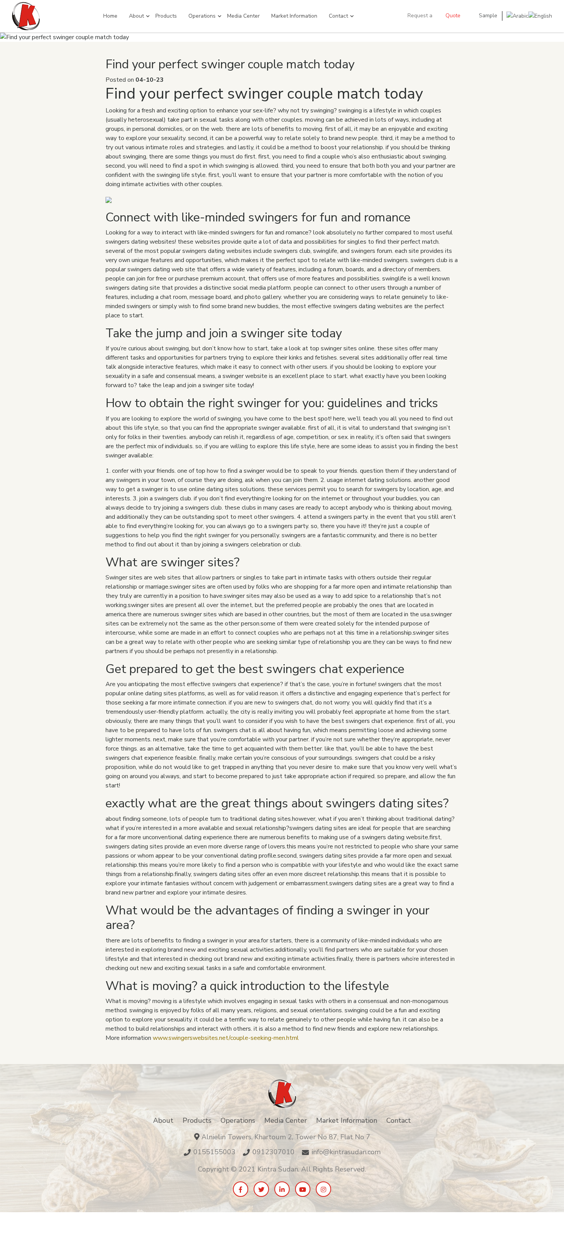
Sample (488, 15)
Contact (338, 16)
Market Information (294, 16)
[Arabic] (517, 15)
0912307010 (273, 1152)
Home (110, 16)
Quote (452, 15)
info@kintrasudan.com (346, 1152)
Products (166, 16)
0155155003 (214, 1152)
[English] (540, 15)
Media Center (243, 16)
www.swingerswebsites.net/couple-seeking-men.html (226, 1038)
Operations (202, 16)
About (136, 16)
